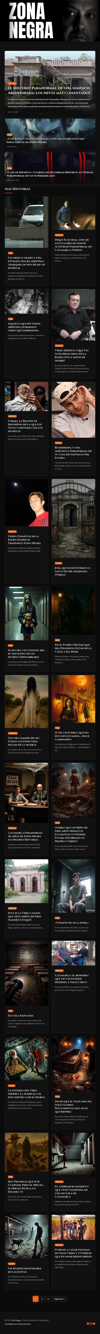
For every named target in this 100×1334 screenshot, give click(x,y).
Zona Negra (16, 1320)
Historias (59, 235)
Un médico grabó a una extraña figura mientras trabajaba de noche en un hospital (26, 263)
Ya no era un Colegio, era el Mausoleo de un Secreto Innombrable (26, 653)
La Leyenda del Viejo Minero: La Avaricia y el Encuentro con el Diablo (26, 1094)
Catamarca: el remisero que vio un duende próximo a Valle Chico (71, 979)
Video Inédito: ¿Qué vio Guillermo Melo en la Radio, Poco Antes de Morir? (72, 355)
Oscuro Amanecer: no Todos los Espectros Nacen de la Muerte (23, 741)
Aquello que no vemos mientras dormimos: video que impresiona (24, 327)
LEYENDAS (13, 733)
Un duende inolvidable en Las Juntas (24, 1270)
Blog (10, 253)
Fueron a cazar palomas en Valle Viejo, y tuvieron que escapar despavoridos (73, 1253)
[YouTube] (94, 1323)
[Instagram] (91, 1323)
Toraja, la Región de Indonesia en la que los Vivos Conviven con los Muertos (25, 426)
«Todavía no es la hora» (72, 922)
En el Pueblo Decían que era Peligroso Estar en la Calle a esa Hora (73, 648)
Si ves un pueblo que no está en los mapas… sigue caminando (72, 736)
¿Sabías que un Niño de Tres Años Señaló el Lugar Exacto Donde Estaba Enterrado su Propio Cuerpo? (71, 834)
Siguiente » (59, 1299)
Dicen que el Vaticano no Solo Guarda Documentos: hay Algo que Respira (73, 1106)
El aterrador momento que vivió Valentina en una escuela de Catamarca (72, 1191)
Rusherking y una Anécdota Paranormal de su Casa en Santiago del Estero (73, 453)
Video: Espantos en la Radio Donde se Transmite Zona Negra (24, 540)
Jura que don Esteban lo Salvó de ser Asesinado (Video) (72, 571)
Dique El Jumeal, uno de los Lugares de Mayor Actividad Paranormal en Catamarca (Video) (73, 245)
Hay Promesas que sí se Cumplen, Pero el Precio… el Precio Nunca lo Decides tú (26, 1187)
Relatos (58, 443)
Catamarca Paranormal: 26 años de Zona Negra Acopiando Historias (25, 836)
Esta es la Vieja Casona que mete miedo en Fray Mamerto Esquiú (24, 916)
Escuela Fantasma (20, 1015)
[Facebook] (88, 1323)
